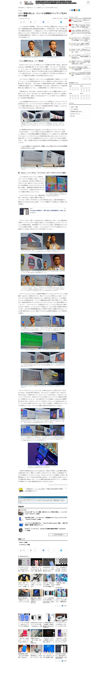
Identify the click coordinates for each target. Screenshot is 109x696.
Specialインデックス (75, 113)
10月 (75, 95)
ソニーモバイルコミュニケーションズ (56, 499)
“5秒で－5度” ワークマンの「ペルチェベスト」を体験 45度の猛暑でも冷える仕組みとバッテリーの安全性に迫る (80, 26)
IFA (25, 499)
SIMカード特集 (23, 542)
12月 (70, 95)
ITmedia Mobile (21, 7)
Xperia (29, 499)
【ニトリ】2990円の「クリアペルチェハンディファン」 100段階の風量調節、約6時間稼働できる (81, 57)
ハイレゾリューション (31, 500)
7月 (84, 89)
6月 (86, 89)
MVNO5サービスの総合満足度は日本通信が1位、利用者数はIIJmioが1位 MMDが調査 (81, 74)
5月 (89, 89)
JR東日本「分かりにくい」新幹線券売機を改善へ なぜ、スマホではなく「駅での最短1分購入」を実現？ (80, 62)
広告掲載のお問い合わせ (76, 111)
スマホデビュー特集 (24, 544)
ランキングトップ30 (86, 78)
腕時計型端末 (56, 500)
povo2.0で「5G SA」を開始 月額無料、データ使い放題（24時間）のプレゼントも (80, 45)
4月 (70, 89)
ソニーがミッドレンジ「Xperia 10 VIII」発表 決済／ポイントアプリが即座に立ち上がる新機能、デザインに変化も (80, 39)
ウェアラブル (22, 500)
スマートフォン (35, 499)
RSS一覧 (72, 116)
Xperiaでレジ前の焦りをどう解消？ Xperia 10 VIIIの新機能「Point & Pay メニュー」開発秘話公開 (81, 68)
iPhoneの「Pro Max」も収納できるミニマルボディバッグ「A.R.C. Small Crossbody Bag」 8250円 (80, 51)
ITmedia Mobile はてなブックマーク (79, 10)
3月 (72, 89)
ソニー (21, 499)
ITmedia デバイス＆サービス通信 (70, 10)
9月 (78, 95)
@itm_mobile (74, 9)
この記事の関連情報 (57, 534)
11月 (73, 95)
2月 (75, 89)
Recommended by (58, 605)
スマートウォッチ (43, 499)
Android (39, 500)
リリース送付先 (74, 109)
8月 (81, 89)
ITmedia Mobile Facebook (72, 9)
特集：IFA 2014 (22, 510)
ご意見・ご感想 (74, 106)
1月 (78, 89)
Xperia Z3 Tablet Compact (47, 500)
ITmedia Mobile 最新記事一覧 (77, 10)
